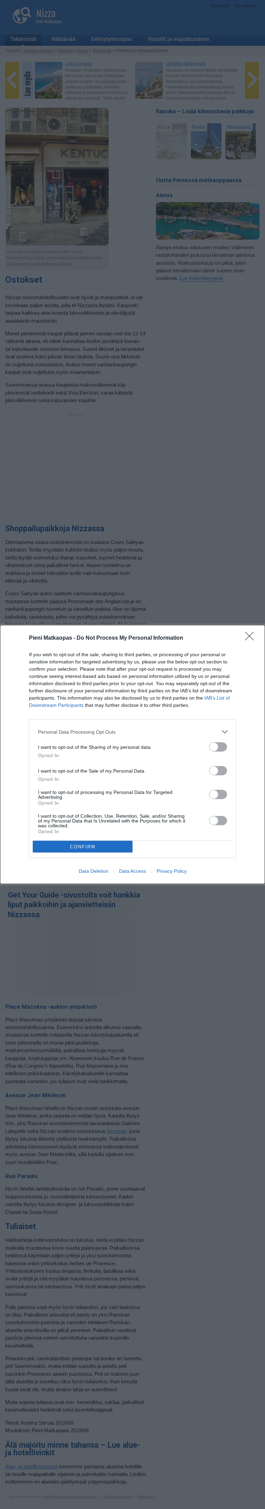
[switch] (218, 747)
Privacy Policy (172, 871)
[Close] (251, 638)
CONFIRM (83, 846)
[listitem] (132, 731)
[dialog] (132, 754)
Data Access (132, 871)
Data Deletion (93, 871)
